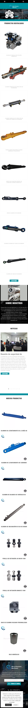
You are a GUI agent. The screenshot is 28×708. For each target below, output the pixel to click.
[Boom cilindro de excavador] (14, 198)
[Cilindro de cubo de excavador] (14, 259)
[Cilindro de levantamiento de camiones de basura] (14, 447)
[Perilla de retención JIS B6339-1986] (14, 543)
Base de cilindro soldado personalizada (14, 622)
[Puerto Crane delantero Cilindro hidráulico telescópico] (14, 135)
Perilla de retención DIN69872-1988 (14, 590)
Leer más (14, 280)
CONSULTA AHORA (15, 683)
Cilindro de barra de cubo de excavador (14, 243)
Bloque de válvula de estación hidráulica (14, 56)
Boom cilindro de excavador (14, 213)
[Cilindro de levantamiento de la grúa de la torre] (14, 415)
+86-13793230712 (15, 690)
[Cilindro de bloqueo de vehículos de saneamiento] (14, 479)
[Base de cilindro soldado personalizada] (14, 607)
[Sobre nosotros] (14, 293)
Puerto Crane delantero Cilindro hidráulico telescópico (14, 150)
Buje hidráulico (14, 654)
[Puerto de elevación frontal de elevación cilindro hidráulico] (14, 167)
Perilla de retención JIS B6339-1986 (14, 558)
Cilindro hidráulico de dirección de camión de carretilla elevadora (14, 119)
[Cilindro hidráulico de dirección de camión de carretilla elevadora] (14, 103)
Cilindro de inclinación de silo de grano (14, 526)
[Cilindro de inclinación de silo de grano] (14, 511)
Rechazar (8, 704)
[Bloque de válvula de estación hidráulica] (14, 40)
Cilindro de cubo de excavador (14, 274)
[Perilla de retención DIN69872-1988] (14, 575)
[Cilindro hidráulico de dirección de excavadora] (14, 72)
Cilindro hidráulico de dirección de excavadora (14, 87)
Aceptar (15, 704)
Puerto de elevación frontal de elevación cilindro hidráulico (14, 182)
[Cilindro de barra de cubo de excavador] (14, 229)
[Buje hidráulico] (14, 639)
